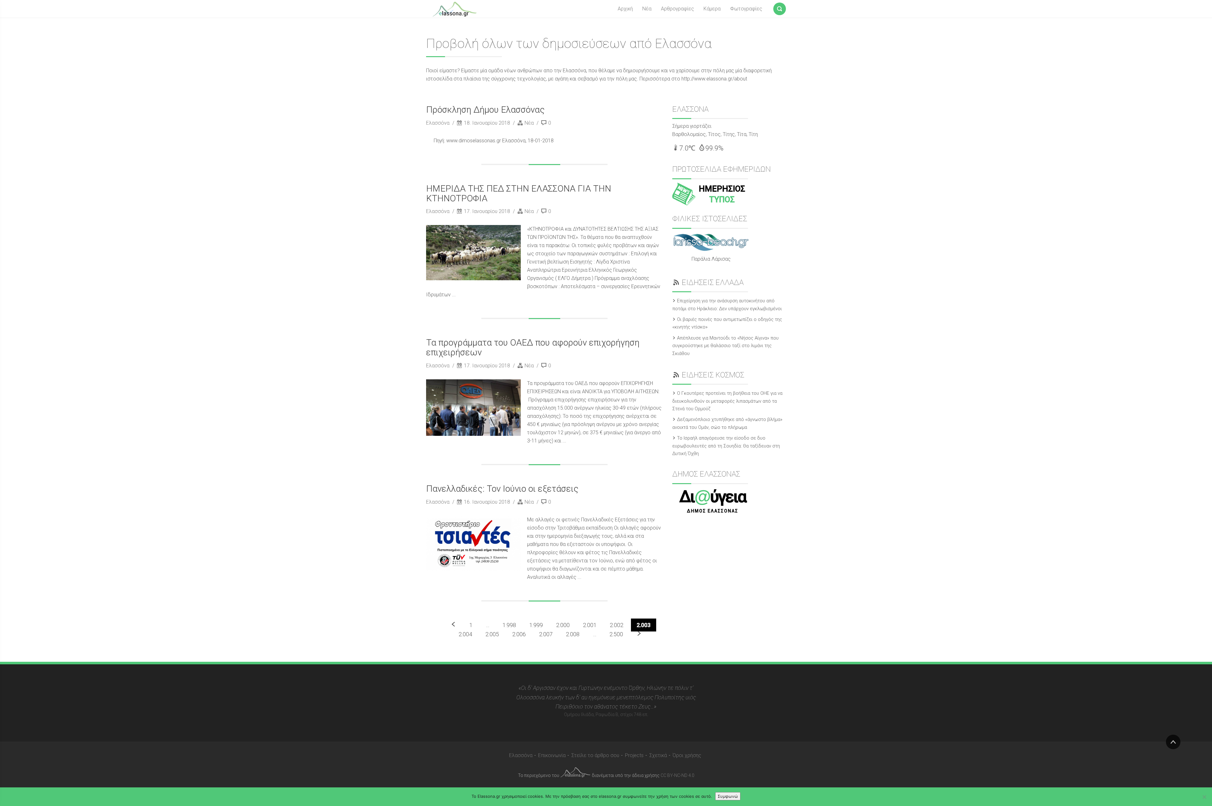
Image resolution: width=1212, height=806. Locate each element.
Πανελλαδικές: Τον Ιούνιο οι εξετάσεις (502, 488)
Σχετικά (658, 755)
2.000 (563, 625)
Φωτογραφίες (746, 9)
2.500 (616, 634)
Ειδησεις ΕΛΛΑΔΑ (713, 282)
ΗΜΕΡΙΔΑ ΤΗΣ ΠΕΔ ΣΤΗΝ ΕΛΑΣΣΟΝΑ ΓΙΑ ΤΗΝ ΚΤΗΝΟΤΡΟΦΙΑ (518, 193)
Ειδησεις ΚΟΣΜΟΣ (713, 374)
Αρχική (625, 9)
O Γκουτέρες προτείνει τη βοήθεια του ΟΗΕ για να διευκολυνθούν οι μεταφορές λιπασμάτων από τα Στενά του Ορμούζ (727, 401)
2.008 (572, 634)
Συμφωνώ (728, 796)
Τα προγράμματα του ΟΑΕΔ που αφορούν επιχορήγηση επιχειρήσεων (532, 347)
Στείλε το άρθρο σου (595, 755)
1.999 (536, 625)
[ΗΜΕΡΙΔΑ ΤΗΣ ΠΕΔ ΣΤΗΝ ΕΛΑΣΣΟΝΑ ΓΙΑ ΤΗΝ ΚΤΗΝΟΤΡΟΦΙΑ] (473, 252)
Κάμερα (712, 9)
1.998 (509, 625)
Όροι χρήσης (687, 755)
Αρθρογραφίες (677, 9)
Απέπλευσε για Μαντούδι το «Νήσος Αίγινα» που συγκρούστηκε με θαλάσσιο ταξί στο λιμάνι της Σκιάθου (725, 345)
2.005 (492, 634)
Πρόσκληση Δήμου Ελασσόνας (485, 109)
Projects (634, 755)
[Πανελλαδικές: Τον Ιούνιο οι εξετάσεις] (473, 543)
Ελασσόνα (438, 123)
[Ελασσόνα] (454, 8)
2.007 (546, 634)
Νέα (646, 9)
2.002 (616, 625)
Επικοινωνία (552, 755)
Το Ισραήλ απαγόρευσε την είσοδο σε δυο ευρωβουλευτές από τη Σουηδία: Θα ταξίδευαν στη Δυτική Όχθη (726, 445)
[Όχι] (1204, 797)
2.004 (465, 634)
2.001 (590, 625)
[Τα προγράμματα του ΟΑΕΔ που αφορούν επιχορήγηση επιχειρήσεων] (473, 407)
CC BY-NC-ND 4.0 (677, 775)
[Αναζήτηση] (779, 7)
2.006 (519, 634)
